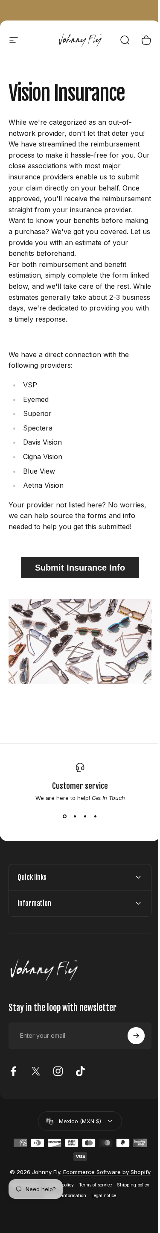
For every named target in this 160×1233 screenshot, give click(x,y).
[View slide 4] (95, 816)
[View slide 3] (85, 816)
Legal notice (119, 1220)
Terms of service (110, 1209)
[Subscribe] (129, 1053)
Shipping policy (38, 1220)
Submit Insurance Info (80, 567)
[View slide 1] (65, 816)
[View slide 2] (75, 816)
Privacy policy (74, 1209)
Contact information (81, 1220)
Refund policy (40, 1209)
